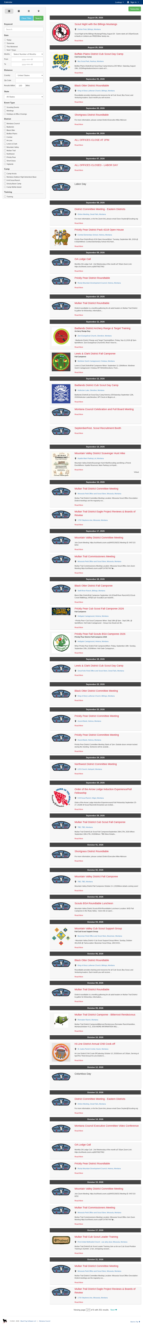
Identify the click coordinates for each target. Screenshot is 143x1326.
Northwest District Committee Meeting (96, 764)
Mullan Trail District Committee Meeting (96, 488)
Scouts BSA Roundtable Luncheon (94, 903)
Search (38, 18)
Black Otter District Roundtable (92, 85)
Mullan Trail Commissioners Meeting (95, 556)
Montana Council (13, 124)
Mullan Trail (11, 151)
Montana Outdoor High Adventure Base (21, 177)
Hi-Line (9, 140)
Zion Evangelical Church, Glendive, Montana (95, 336)
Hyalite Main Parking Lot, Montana (91, 458)
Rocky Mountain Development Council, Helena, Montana (99, 283)
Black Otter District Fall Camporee (94, 585)
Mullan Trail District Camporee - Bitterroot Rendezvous (105, 1014)
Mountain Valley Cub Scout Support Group (98, 928)
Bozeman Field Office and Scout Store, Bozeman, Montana (100, 936)
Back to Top (135, 1322)
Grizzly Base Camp (13, 184)
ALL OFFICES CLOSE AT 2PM (92, 140)
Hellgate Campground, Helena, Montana (93, 616)
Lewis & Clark (11, 144)
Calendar (8, 2)
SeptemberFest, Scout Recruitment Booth (98, 428)
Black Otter (10, 130)
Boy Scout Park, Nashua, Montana (91, 61)
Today (8, 40)
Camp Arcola (11, 174)
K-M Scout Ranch (13, 180)
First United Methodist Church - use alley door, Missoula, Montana (102, 1242)
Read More (79, 41)
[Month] (19, 11)
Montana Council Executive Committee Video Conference (107, 1125)
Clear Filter (26, 18)
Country (7, 75)
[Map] (38, 11)
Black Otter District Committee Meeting (96, 690)
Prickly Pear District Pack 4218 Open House (99, 229)
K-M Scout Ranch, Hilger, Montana (91, 798)
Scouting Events (12, 107)
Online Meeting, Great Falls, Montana (92, 214)
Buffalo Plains (11, 134)
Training (9, 197)
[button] (133, 2)
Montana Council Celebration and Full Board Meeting (104, 409)
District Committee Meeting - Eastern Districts (100, 209)
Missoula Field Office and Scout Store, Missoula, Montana (99, 494)
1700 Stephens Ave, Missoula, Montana (93, 520)
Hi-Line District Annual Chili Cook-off (95, 1043)
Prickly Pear (11, 157)
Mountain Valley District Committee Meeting (99, 537)
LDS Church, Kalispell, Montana (90, 769)
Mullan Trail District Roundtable (92, 303)
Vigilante (9, 164)
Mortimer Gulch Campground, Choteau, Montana (96, 361)
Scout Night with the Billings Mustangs (96, 24)
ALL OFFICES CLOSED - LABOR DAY (96, 165)
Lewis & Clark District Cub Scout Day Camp (99, 665)
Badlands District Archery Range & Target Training (102, 328)
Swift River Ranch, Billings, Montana (91, 591)
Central (9, 137)
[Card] (9, 11)
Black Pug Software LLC (28, 1321)
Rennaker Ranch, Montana (88, 1020)
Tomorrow (10, 43)
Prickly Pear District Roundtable (92, 278)
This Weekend (12, 47)
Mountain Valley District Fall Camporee (96, 876)
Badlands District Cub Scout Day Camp (96, 385)
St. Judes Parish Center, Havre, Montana (93, 1049)
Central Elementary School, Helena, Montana (95, 235)
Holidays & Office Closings (16, 114)
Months (7, 54)
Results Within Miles (17, 86)
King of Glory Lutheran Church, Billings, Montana (96, 91)
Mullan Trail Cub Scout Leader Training (96, 1236)
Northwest (10, 154)
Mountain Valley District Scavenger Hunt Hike (100, 453)
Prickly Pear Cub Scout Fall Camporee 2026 (99, 608)
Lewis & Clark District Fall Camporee (95, 353)
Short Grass (11, 161)
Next (112, 1310)
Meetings (10, 111)
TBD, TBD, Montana (85, 827)
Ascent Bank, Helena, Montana (89, 721)
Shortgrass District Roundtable (92, 114)
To (5, 64)
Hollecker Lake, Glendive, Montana (91, 390)
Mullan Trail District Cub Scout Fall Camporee (100, 822)
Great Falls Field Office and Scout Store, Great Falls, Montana (101, 671)
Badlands (10, 127)
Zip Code (7, 80)
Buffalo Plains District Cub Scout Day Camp (99, 54)
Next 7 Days (11, 50)
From (6, 59)
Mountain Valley (12, 147)
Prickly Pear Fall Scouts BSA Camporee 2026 (100, 634)
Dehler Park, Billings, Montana (89, 29)
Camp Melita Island (13, 187)
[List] (28, 11)
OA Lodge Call (83, 259)
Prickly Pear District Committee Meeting (97, 716)
